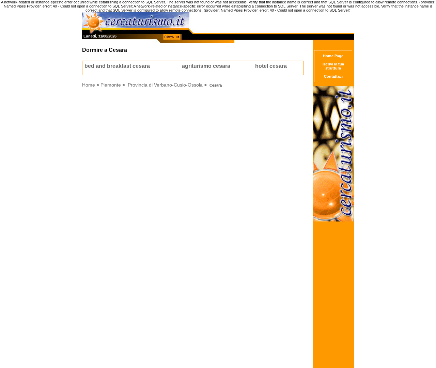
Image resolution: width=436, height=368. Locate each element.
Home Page (333, 56)
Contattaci (333, 76)
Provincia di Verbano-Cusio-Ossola (165, 85)
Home (88, 85)
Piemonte (110, 85)
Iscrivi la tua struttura (333, 66)
